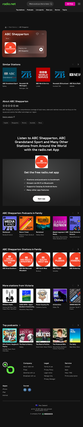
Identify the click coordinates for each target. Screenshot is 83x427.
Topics (64, 10)
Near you (49, 10)
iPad (4, 392)
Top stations (20, 10)
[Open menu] (79, 4)
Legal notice (48, 373)
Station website (8, 117)
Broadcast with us (29, 376)
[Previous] (73, 64)
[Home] (6, 27)
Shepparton (15, 123)
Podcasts (30, 10)
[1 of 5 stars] (3, 106)
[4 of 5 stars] (11, 106)
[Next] (78, 64)
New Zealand (42, 405)
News (7, 38)
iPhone (5, 389)
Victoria (24, 123)
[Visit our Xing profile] (29, 390)
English (6, 123)
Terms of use (48, 366)
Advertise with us (29, 373)
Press (25, 370)
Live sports (40, 10)
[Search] (51, 4)
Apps (66, 370)
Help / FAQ (68, 373)
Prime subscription (71, 376)
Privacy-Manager (49, 379)
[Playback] (41, 49)
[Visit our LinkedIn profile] (25, 390)
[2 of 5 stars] (6, 106)
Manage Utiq (48, 376)
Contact (67, 366)
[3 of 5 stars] (9, 106)
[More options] (43, 34)
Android (5, 395)
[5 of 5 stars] (14, 106)
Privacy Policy (48, 370)
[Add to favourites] (37, 34)
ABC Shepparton (23, 51)
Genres (57, 10)
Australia (32, 123)
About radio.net (28, 366)
